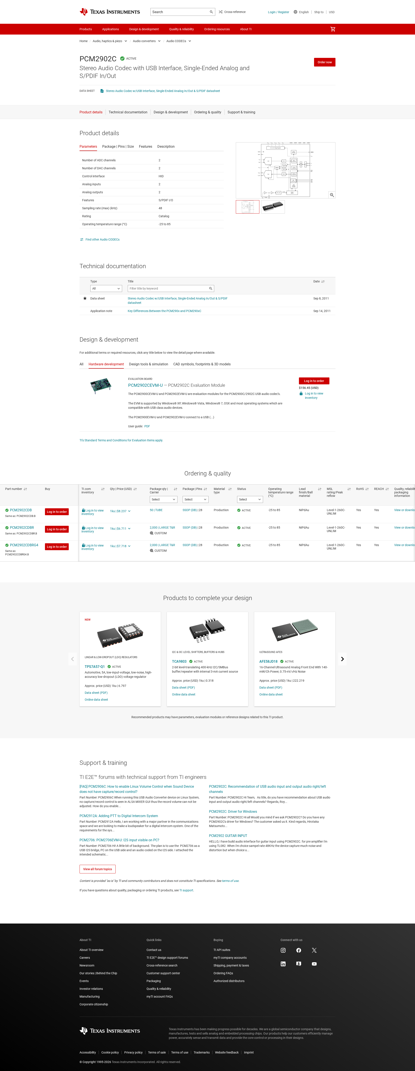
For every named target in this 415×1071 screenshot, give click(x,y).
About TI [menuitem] (246, 29)
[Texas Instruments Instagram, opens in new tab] (283, 952)
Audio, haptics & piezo (107, 41)
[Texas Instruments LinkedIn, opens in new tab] (283, 965)
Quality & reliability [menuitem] (181, 29)
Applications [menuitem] (110, 29)
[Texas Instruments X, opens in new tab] (314, 952)
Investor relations (91, 988)
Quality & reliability (159, 988)
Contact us (154, 950)
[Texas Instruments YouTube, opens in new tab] (314, 965)
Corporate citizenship (94, 1004)
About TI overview (92, 950)
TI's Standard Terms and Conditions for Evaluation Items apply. (121, 440)
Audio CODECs (176, 41)
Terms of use (179, 1052)
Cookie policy (110, 1052)
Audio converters (144, 41)
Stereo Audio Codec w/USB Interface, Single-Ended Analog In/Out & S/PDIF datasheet (163, 91)
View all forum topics (97, 869)
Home (84, 41)
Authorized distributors (229, 981)
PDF (147, 426)
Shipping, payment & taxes (231, 965)
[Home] (110, 12)
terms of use (230, 880)
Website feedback (227, 1052)
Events (84, 981)
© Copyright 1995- (95, 1062)
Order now (325, 62)
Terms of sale (157, 1052)
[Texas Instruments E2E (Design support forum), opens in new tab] (298, 965)
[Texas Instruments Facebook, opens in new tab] (298, 952)
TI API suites (222, 950)
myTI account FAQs (160, 996)
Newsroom (87, 965)
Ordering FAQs (223, 973)
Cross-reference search (162, 965)
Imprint (249, 1052)
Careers (85, 957)
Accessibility (88, 1052)
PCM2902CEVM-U (145, 385)
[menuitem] (333, 29)
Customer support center (163, 973)
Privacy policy (133, 1052)
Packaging (154, 981)
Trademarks (202, 1052)
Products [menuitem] (86, 29)
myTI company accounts (230, 957)
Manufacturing (90, 996)
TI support (186, 890)
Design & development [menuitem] (144, 29)
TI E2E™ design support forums (167, 957)
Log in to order (314, 381)
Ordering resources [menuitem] (217, 29)
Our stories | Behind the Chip (98, 973)
